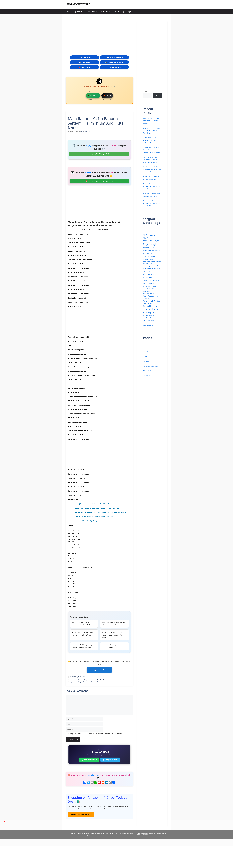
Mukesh (145, 289)
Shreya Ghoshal (151, 308)
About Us (146, 352)
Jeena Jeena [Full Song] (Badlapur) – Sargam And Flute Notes (97, 508)
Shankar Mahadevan (150, 306)
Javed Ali (155, 266)
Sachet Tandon (147, 303)
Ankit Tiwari (147, 240)
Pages (129, 12)
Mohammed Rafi (149, 283)
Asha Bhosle (156, 250)
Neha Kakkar (147, 291)
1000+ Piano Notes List (114, 62)
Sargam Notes (77, 12)
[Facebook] (85, 782)
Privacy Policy (147, 371)
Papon (157, 296)
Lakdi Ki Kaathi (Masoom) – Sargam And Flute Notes (94, 516)
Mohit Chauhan (149, 286)
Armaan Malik (74, 678)
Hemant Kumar (147, 263)
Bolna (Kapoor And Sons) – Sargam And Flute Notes (93, 504)
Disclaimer (146, 361)
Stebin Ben (158, 312)
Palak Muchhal (148, 296)
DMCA (145, 357)
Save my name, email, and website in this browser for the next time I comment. (95, 734)
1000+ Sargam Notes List (114, 57)
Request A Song (119, 12)
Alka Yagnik (147, 238)
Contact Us (146, 376)
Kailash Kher (147, 271)
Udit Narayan (149, 320)
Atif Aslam (148, 253)
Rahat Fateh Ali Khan (152, 301)
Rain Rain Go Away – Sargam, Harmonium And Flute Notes (151, 203)
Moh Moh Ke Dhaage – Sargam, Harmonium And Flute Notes (88, 680)
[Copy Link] (110, 782)
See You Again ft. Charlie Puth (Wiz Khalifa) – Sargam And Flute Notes (100, 512)
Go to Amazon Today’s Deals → (81, 815)
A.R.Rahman (148, 235)
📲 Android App (93, 95)
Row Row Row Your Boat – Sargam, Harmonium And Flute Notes (152, 130)
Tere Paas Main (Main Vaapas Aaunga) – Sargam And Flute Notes (152, 169)
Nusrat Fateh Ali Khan (148, 293)
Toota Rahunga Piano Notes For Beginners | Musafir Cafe (150, 140)
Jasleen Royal (147, 266)
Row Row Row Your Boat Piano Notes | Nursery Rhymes (151, 120)
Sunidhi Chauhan (149, 315)
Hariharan (158, 261)
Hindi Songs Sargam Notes (78, 676)
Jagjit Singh (155, 263)
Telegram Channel (111, 760)
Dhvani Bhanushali (148, 259)
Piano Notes (91, 12)
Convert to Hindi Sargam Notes (99, 154)
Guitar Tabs (104, 12)
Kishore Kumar (150, 274)
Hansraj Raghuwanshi (149, 261)
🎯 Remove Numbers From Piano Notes (99, 181)
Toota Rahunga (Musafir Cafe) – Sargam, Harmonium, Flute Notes (151, 149)
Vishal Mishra (148, 325)
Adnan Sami (157, 235)
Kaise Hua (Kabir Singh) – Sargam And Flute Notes (93, 521)
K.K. (159, 268)
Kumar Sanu (148, 277)
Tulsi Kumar (147, 317)
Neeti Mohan (153, 289)
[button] (166, 11)
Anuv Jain (156, 241)
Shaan (154, 303)
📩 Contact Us (99, 670)
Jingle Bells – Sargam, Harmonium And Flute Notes (85, 682)
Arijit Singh (150, 244)
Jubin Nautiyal (149, 268)
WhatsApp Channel (90, 760)
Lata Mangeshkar (151, 280)
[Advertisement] (99, 31)
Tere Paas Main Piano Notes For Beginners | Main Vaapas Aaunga (150, 159)
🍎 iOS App (107, 95)
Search (145, 92)
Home (67, 12)
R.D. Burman (146, 298)
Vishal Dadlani (146, 323)
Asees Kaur (147, 250)
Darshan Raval (149, 256)
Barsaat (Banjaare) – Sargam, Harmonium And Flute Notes (151, 186)
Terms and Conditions (150, 366)
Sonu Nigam (148, 312)
